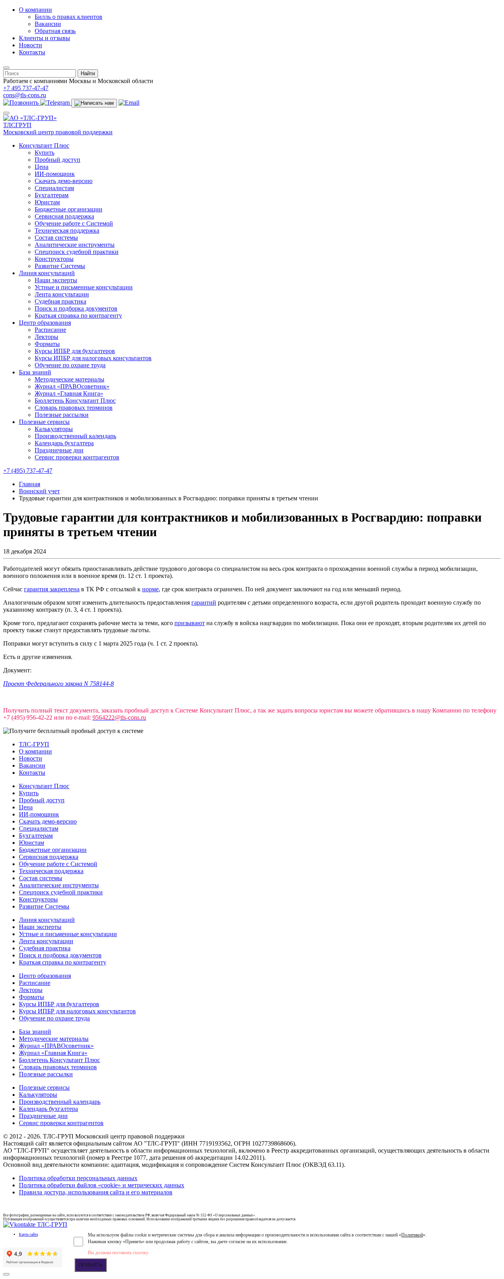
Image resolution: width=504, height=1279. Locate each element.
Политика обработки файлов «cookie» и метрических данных (101, 1185)
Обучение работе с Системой (74, 223)
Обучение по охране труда (70, 365)
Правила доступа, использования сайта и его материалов (95, 1192)
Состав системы (56, 237)
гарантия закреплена (52, 589)
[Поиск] (6, 68)
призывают (189, 623)
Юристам (47, 202)
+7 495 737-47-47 (25, 88)
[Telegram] (55, 102)
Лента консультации (62, 294)
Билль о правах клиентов (68, 16)
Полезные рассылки (62, 414)
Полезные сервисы (44, 421)
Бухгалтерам (52, 195)
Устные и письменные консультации (84, 287)
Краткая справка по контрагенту (78, 315)
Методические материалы (69, 379)
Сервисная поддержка (64, 216)
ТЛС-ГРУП (34, 744)
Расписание (50, 329)
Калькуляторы (54, 429)
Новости (30, 45)
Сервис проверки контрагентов (77, 457)
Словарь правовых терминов (74, 407)
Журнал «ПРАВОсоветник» (72, 386)
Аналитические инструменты (75, 244)
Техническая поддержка (67, 230)
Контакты (32, 52)
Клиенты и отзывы (44, 38)
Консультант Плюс (44, 145)
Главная (29, 484)
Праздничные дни (59, 450)
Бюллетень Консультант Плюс (75, 400)
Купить (44, 152)
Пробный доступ (57, 159)
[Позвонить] (21, 102)
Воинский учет (39, 491)
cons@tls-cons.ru (24, 95)
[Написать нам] (94, 103)
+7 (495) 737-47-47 (27, 470)
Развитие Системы (60, 266)
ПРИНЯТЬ (90, 1265)
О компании (35, 9)
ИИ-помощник (55, 173)
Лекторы (46, 336)
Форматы (47, 344)
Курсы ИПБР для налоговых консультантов (93, 358)
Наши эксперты (56, 280)
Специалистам (54, 188)
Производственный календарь (75, 436)
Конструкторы (54, 258)
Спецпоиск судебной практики (77, 251)
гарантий (203, 602)
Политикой (412, 1235)
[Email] (129, 102)
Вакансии (48, 23)
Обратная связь (55, 31)
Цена (41, 166)
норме (150, 589)
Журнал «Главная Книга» (69, 393)
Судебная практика (60, 301)
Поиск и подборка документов (76, 308)
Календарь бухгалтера (64, 443)
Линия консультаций (47, 273)
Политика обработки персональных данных (78, 1178)
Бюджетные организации (68, 209)
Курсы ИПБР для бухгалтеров (75, 351)
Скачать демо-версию (64, 181)
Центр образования (45, 322)
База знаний (35, 372)
